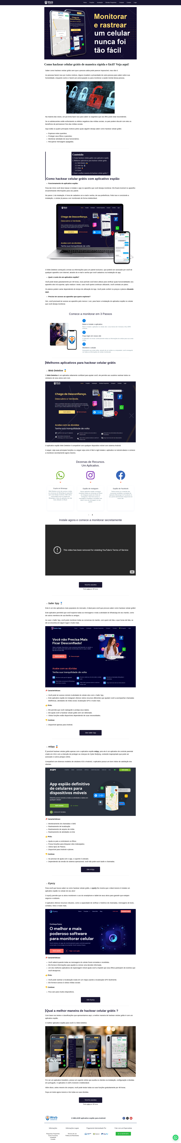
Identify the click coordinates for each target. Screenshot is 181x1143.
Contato (53, 1139)
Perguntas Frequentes (53, 1133)
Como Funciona (53, 1135)
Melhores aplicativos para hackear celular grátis (90, 160)
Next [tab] (92, 514)
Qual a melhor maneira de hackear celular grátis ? (91, 173)
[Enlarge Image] (90, 33)
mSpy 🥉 (80, 168)
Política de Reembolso (72, 1135)
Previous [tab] (88, 514)
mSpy (96, 751)
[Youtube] (131, 1118)
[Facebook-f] (124, 1118)
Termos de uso (72, 1133)
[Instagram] (127, 1118)
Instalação (53, 1137)
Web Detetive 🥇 (82, 163)
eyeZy (94, 888)
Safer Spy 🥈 (81, 165)
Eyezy (79, 170)
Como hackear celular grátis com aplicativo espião (91, 158)
